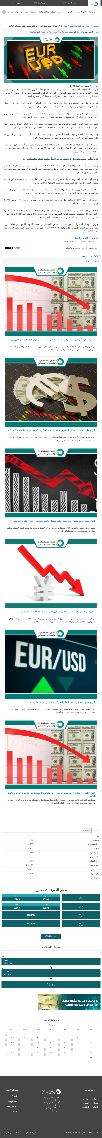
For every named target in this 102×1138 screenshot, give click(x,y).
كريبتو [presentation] (87, 830)
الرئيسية (92, 12)
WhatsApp (12, 1106)
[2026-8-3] (77, 1038)
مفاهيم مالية (44, 12)
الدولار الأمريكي (94, 256)
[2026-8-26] (50, 1053)
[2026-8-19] (50, 1048)
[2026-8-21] (24, 1048)
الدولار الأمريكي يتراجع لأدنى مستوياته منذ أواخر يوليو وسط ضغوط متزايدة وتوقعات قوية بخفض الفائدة (51, 794)
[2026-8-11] (64, 1043)
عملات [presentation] (96, 830)
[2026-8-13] (37, 1043)
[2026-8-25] (64, 1053)
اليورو (84, 256)
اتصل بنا (11, 12)
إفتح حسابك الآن (51, 936)
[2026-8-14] (24, 1043)
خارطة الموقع (31, 1133)
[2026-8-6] (37, 1038)
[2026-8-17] (77, 1048)
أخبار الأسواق (81, 12)
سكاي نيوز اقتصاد (82, 238)
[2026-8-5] (50, 1038)
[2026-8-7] (24, 1038)
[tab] (96, 830)
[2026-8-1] (11, 1033)
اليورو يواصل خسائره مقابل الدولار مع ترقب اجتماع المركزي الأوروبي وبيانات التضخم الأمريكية (51, 430)
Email (14, 1096)
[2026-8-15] (11, 1043)
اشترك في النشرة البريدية (12, 1133)
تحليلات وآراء (69, 12)
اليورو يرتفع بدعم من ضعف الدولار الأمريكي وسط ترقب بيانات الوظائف (62, 702)
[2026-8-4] (64, 1038)
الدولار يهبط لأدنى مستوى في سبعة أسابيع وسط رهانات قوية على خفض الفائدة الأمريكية (54, 521)
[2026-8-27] (37, 1053)
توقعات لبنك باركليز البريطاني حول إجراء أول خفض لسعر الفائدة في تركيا (55, 158)
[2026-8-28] (24, 1053)
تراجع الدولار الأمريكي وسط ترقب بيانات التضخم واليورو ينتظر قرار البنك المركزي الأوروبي (53, 339)
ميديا (27, 12)
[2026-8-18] (64, 1048)
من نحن (19, 12)
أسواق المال (56, 12)
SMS (14, 1111)
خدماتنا (34, 12)
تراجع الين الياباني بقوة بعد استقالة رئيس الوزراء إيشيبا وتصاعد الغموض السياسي (58, 611)
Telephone (12, 1101)
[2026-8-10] (77, 1043)
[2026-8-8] (11, 1038)
